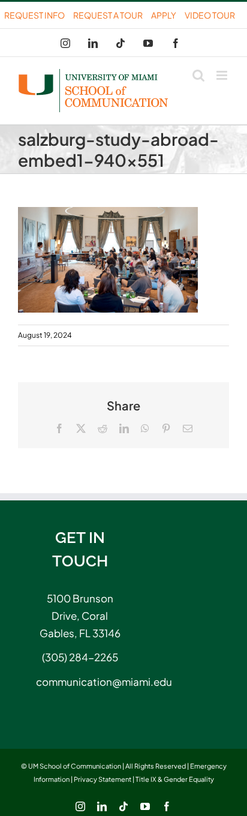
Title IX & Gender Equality (174, 779)
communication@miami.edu (79, 681)
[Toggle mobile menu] (222, 75)
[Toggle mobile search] (198, 75)
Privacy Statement (102, 779)
